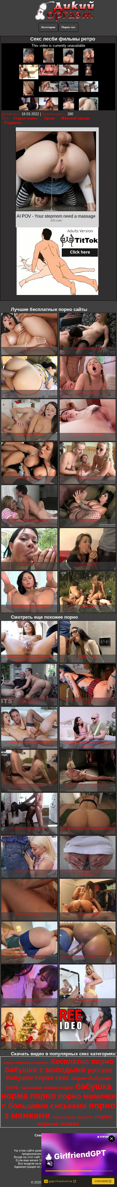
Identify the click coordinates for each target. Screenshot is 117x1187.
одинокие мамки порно (47, 1087)
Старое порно (25, 118)
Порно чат (68, 27)
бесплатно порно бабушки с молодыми (59, 1065)
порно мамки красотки (73, 1117)
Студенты (12, 123)
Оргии (49, 118)
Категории (48, 27)
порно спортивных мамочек (26, 1063)
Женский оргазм (75, 118)
